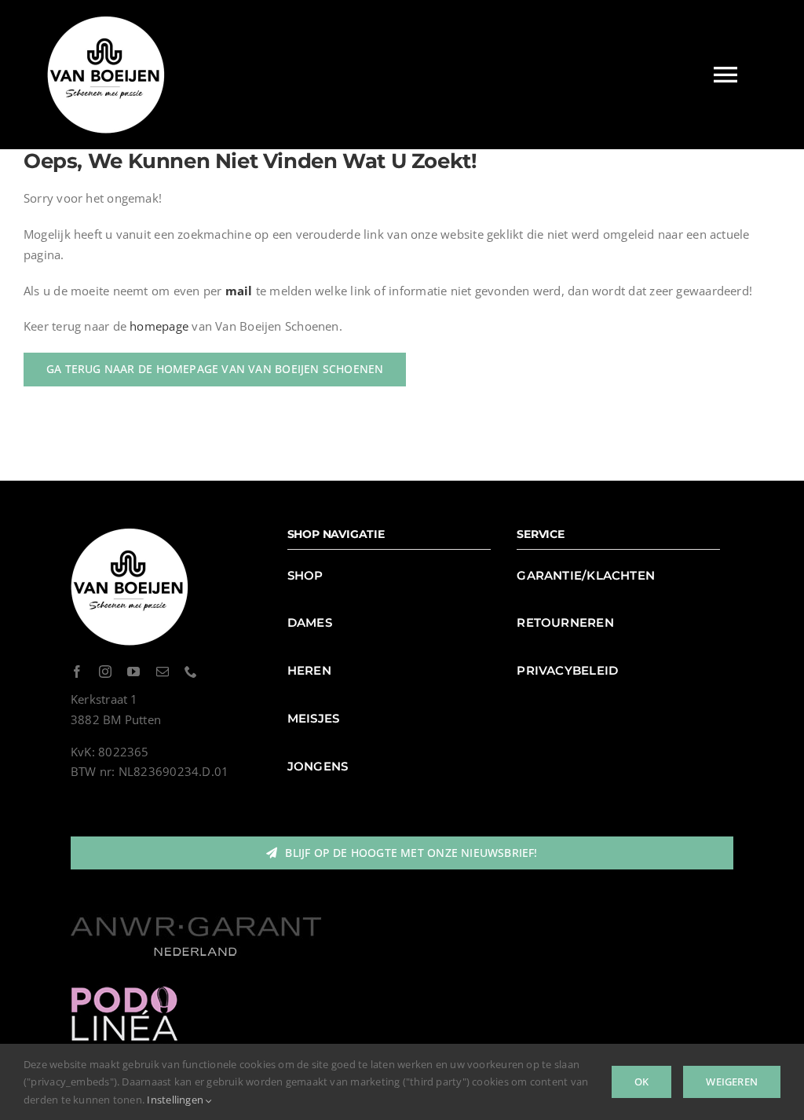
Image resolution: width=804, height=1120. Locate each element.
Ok (641, 1081)
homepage (159, 326)
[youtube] (133, 671)
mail (239, 290)
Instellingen (176, 1100)
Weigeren (732, 1081)
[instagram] (105, 671)
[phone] (191, 671)
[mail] (162, 671)
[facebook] (77, 671)
